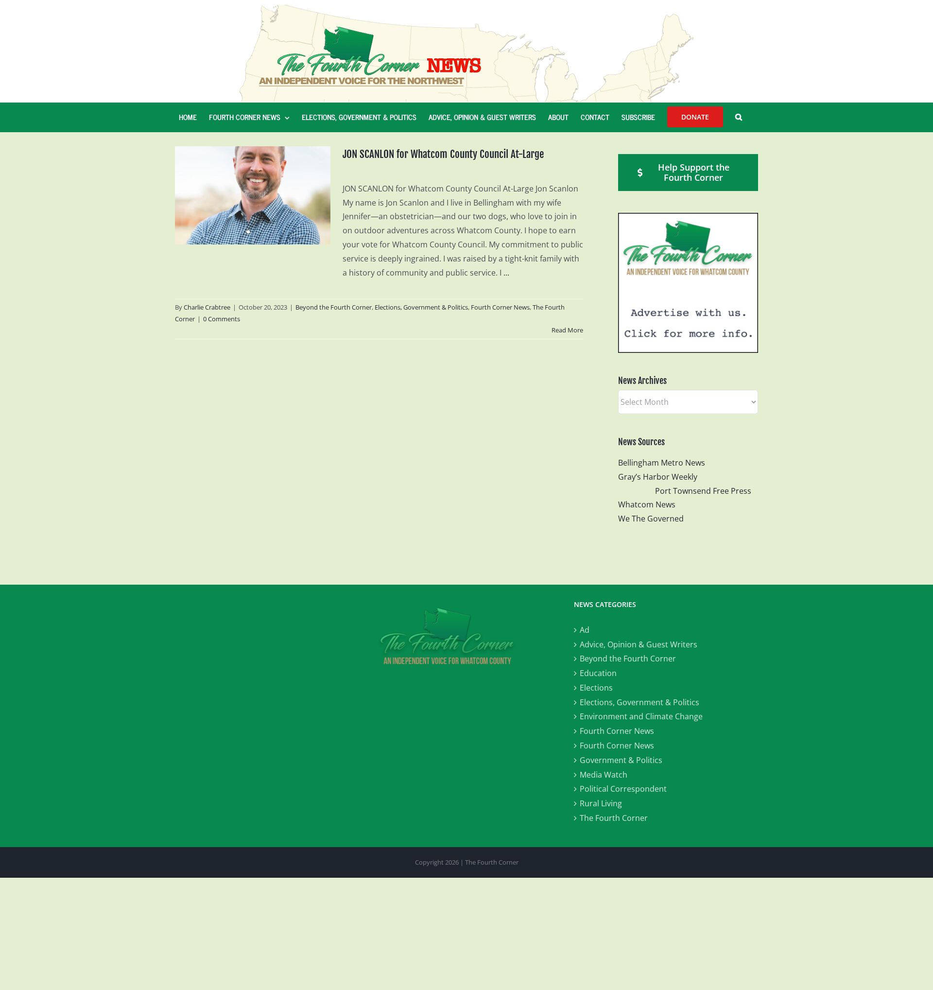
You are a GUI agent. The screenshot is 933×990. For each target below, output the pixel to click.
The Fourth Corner (614, 818)
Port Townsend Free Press (703, 491)
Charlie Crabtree (207, 307)
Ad (584, 630)
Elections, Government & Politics (421, 307)
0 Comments (221, 318)
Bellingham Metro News (661, 462)
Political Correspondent (623, 788)
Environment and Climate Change (641, 716)
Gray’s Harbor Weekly (661, 476)
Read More (567, 330)
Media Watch (603, 774)
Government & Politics (621, 760)
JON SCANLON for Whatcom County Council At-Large (443, 154)
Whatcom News (646, 504)
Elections (596, 687)
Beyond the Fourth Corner (333, 307)
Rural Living (601, 803)
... (506, 272)
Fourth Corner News (500, 307)
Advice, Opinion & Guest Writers (638, 644)
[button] (738, 117)
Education (598, 673)
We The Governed (651, 518)
